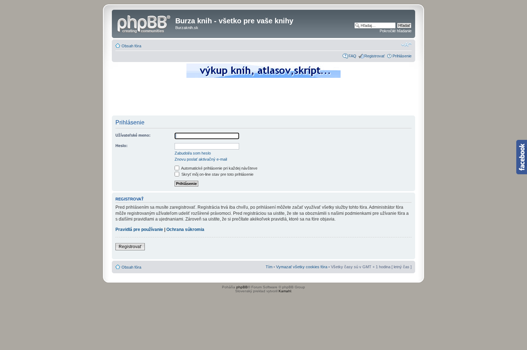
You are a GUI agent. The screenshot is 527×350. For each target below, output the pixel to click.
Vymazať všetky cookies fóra (301, 267)
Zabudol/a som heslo (193, 153)
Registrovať (374, 56)
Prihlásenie (402, 56)
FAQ (352, 56)
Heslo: (121, 145)
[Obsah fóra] (144, 22)
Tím (269, 267)
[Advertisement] (263, 98)
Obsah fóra (131, 46)
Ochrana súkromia (185, 229)
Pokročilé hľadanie (396, 31)
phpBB (242, 287)
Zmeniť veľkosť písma (406, 44)
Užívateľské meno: (133, 135)
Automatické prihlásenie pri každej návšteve (218, 168)
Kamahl (285, 291)
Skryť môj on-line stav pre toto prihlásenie (216, 174)
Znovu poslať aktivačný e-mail (201, 159)
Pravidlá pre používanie (139, 229)
